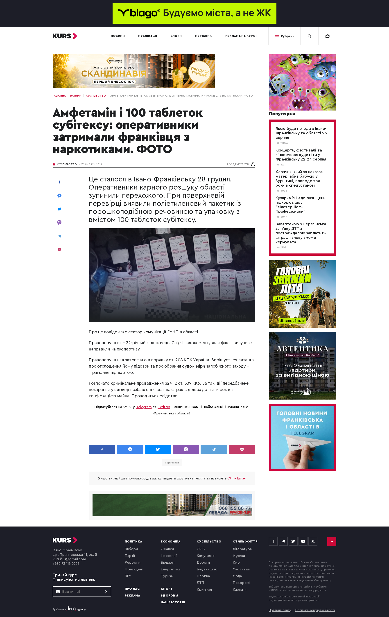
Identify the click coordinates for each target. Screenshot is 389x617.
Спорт (167, 588)
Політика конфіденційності (315, 610)
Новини (118, 36)
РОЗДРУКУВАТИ (238, 164)
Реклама (132, 595)
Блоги (176, 36)
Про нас (132, 588)
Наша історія (173, 602)
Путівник (203, 36)
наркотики (172, 462)
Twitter (164, 407)
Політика (133, 541)
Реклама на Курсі (240, 36)
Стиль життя (245, 541)
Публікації (147, 36)
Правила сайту (280, 610)
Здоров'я (169, 595)
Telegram (144, 407)
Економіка (170, 541)
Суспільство (67, 164)
